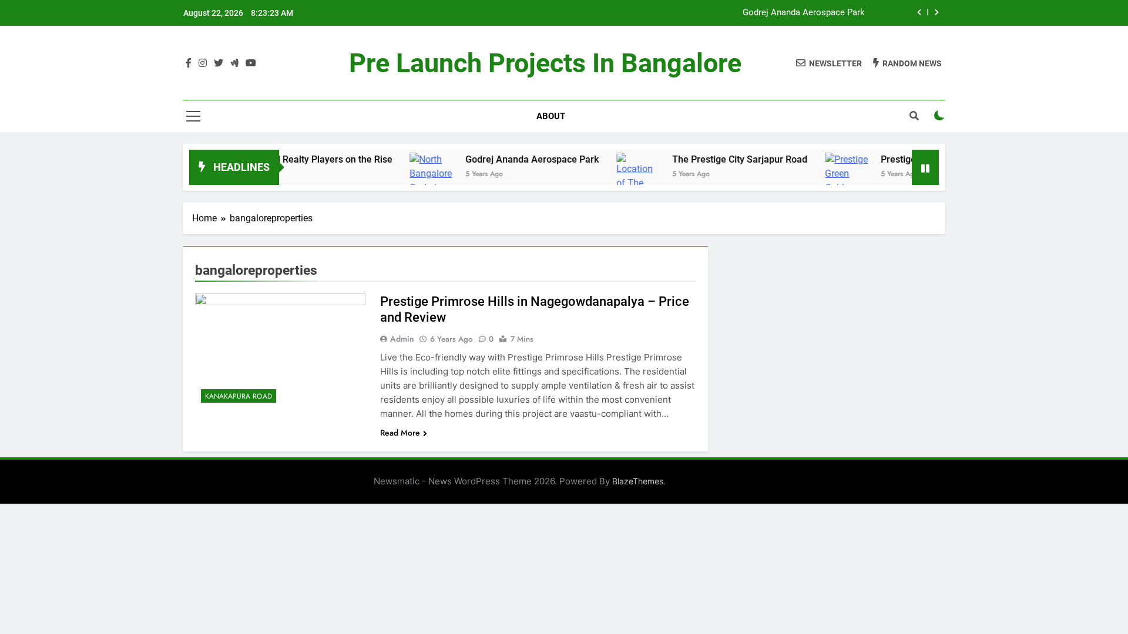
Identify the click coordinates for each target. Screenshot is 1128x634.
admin (402, 339)
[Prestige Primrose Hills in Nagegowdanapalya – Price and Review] (280, 351)
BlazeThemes (637, 481)
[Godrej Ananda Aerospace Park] (416, 181)
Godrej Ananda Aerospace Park (804, 13)
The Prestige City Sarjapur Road (723, 159)
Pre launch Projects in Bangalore (545, 63)
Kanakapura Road (238, 396)
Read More (400, 433)
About (550, 116)
